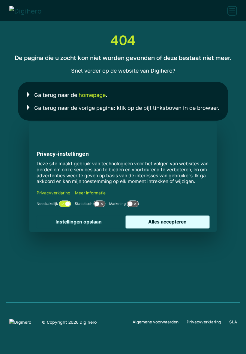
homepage (92, 95)
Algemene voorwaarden (155, 322)
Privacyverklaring (204, 322)
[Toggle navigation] (232, 11)
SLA (233, 322)
